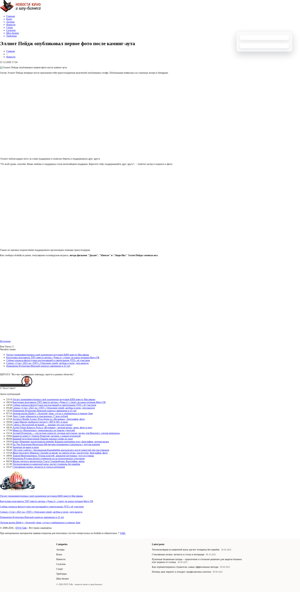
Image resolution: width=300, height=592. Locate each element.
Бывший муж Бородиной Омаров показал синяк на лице (42, 438)
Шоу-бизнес (62, 578)
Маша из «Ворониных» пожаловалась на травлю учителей (43, 430)
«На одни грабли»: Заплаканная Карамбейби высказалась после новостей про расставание (60, 450)
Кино (59, 554)
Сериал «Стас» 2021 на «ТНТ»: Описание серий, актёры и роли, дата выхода (47, 363)
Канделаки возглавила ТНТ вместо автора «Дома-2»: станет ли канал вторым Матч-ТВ (52, 357)
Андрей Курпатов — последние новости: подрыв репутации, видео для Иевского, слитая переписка (66, 433)
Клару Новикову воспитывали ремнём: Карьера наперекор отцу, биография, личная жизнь (60, 441)
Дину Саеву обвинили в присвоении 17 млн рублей (40, 416)
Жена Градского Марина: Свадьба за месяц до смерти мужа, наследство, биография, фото (60, 453)
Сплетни (61, 564)
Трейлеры (61, 573)
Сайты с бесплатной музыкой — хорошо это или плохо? (42, 424)
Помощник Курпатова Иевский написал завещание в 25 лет (38, 366)
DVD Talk (21, 528)
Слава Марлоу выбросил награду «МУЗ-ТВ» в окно (40, 422)
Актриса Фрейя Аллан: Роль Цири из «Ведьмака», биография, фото (48, 419)
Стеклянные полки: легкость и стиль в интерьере (38, 467)
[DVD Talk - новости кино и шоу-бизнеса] (20, 11)
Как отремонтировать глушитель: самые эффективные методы (185, 567)
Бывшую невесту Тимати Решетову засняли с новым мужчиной (46, 436)
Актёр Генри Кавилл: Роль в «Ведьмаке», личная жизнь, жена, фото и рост (52, 427)
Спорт (59, 569)
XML (123, 533)
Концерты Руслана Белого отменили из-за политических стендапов (48, 458)
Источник (5, 341)
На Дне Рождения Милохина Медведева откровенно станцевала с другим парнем (56, 444)
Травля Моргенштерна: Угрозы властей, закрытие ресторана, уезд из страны (53, 455)
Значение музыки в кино (25, 447)
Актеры (60, 549)
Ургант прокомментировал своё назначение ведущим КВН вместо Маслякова (47, 354)
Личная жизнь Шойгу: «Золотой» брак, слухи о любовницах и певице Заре (52, 413)
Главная (10, 51)
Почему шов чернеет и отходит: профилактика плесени (181, 571)
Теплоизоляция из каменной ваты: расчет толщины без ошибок (46, 464)
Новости (10, 56)
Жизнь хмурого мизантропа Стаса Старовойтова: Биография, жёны (48, 461)
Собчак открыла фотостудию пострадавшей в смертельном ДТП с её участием (48, 360)
